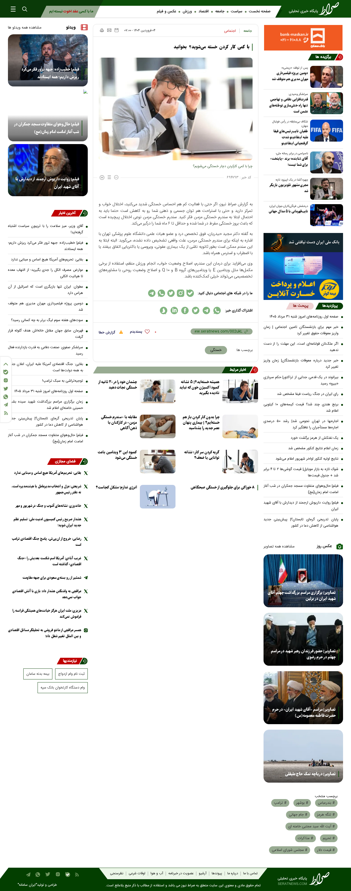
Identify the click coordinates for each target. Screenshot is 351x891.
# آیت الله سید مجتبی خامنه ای (311, 826)
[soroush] (163, 310)
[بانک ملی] (303, 242)
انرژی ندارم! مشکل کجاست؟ (116, 487)
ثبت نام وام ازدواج (71, 674)
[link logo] (315, 9)
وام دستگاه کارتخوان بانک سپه (63, 688)
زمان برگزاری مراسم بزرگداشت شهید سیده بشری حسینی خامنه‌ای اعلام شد (45, 405)
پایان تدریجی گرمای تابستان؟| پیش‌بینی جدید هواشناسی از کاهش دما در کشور (301, 522)
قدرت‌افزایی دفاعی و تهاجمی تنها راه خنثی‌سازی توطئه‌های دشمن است (288, 105)
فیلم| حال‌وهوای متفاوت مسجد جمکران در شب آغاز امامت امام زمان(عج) (301, 489)
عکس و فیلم (166, 12)
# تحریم (329, 838)
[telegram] (206, 310)
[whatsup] (217, 310)
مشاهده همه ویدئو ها (24, 27)
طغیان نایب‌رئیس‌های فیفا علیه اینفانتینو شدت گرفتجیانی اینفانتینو (290, 137)
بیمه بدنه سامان (37, 674)
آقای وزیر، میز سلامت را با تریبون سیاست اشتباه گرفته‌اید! (45, 229)
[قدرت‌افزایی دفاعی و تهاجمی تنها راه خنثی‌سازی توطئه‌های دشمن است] (325, 103)
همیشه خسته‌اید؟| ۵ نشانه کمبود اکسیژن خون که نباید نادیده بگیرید (199, 387)
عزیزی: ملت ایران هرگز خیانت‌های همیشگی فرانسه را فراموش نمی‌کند (46, 613)
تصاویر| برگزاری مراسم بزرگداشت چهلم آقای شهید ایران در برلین (302, 596)
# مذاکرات (305, 838)
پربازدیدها (330, 306)
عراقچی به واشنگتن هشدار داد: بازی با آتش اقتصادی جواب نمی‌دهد (46, 594)
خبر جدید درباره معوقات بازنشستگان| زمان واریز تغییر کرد (301, 364)
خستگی (216, 350)
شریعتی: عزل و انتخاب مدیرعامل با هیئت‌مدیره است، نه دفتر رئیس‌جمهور (46, 489)
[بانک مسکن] (303, 37)
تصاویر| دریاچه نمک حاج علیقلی (310, 774)
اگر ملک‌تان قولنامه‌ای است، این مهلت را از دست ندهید (301, 347)
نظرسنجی (116, 873)
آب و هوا (157, 873)
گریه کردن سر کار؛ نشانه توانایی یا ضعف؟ (201, 455)
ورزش (187, 12)
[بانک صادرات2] (303, 265)
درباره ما (232, 873)
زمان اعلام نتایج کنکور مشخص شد (313, 448)
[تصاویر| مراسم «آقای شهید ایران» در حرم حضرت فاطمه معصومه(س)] (303, 697)
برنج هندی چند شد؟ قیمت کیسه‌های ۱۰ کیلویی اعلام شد (301, 407)
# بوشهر (302, 803)
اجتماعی (230, 31)
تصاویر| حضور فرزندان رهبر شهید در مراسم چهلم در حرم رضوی (303, 654)
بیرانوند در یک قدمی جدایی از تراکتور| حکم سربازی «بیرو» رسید (301, 380)
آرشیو (202, 873)
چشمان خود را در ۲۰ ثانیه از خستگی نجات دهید (117, 384)
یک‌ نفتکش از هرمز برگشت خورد (314, 438)
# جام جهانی (298, 815)
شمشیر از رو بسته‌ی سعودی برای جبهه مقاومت (51, 577)
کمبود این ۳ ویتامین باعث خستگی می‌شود (117, 455)
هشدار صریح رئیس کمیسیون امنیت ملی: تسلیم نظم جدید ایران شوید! (47, 522)
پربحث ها (300, 306)
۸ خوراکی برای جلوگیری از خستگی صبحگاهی (222, 487)
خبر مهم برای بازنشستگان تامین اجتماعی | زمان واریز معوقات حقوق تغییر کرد (301, 330)
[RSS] (5, 413)
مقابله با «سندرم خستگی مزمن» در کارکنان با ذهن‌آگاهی (119, 422)
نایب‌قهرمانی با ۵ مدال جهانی (288, 211)
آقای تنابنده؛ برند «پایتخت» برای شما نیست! (289, 161)
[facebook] (185, 310)
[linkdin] (174, 310)
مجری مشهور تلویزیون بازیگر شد (289, 188)
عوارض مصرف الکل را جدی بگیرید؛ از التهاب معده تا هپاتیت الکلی (45, 273)
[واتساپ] (5, 396)
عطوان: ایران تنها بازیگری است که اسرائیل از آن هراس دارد (45, 290)
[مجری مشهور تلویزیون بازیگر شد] (325, 189)
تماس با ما (250, 873)
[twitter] (195, 310)
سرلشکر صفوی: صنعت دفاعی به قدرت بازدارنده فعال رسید (45, 350)
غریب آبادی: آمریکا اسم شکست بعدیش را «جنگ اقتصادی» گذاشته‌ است (49, 561)
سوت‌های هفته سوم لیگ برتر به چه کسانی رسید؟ (47, 320)
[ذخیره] (116, 30)
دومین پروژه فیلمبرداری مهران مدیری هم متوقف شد (290, 76)
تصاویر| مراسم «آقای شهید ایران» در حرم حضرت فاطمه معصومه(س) (304, 713)
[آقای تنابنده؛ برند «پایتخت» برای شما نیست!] (325, 162)
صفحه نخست (259, 12)
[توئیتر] (5, 388)
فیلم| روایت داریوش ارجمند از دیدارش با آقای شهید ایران (301, 506)
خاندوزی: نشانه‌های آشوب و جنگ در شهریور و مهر (48, 505)
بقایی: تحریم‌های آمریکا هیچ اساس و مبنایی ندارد (47, 260)
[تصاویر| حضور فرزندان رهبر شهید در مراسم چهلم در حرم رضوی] (303, 639)
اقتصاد (204, 12)
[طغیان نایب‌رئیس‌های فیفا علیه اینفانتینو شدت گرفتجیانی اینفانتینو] (325, 131)
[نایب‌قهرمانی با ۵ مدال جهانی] (325, 215)
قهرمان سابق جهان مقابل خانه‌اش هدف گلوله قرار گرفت (45, 334)
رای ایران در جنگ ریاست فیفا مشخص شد (307, 394)
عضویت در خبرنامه (181, 873)
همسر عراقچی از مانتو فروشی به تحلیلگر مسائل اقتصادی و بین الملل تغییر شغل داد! (44, 633)
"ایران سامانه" (27, 885)
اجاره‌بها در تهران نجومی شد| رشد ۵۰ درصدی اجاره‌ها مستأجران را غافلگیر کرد (301, 424)
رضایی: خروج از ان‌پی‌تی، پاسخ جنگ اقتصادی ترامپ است (46, 541)
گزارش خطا (107, 333)
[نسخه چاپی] (101, 30)
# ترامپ (280, 803)
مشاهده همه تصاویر (279, 546)
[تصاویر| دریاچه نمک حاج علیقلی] (303, 756)
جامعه (219, 12)
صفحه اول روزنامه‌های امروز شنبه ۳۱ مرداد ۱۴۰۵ (304, 317)
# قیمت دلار (326, 850)
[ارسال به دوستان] (109, 30)
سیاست (236, 12)
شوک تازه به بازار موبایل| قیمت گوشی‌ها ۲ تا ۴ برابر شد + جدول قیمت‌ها (301, 472)
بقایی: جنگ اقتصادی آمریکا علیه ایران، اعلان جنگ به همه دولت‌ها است (45, 367)
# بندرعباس (326, 803)
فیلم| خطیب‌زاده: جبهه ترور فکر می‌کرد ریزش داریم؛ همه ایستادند (50, 73)
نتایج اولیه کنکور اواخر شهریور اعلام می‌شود (307, 459)
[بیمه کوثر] (303, 289)
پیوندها (217, 873)
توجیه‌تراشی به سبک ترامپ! (62, 381)
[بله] (5, 372)
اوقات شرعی (137, 873)
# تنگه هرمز (326, 815)
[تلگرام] (5, 405)
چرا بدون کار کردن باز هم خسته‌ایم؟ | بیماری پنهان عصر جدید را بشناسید (201, 422)
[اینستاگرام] (5, 380)
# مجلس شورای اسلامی (289, 850)
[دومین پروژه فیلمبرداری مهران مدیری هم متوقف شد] (325, 77)
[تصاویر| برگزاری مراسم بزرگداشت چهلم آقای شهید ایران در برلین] (303, 580)
